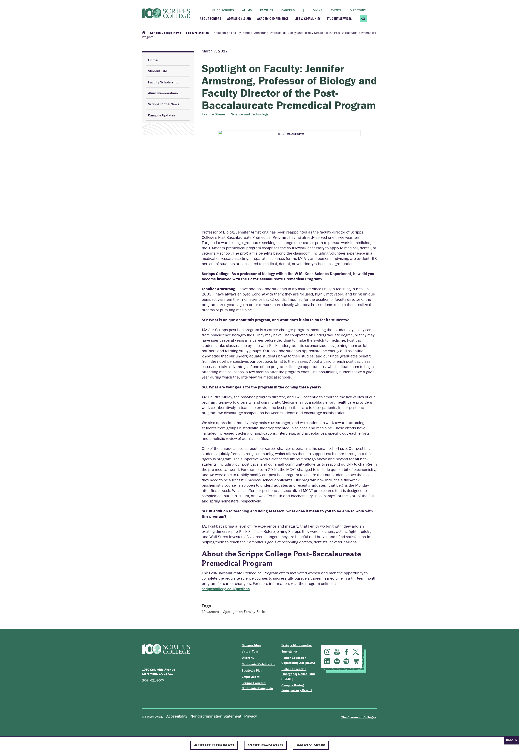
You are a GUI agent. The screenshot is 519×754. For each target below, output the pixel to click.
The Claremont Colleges (358, 717)
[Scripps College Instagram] (327, 651)
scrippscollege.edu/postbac (226, 588)
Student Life (157, 71)
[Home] (143, 33)
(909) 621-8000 (153, 680)
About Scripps (210, 18)
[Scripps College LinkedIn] (327, 661)
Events (336, 10)
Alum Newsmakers (163, 93)
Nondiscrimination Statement (215, 716)
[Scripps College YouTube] (336, 651)
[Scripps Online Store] (355, 661)
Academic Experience (272, 18)
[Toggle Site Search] (363, 18)
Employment (251, 677)
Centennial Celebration (258, 664)
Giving (318, 10)
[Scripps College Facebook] (346, 651)
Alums (247, 10)
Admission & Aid (239, 18)
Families (266, 10)
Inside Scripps (222, 10)
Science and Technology (250, 114)
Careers (288, 10)
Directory (358, 10)
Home (153, 60)
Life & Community (308, 18)
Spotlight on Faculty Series (244, 611)
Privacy (250, 716)
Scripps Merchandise (296, 645)
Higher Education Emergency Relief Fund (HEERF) (298, 674)
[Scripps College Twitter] (355, 651)
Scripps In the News (163, 104)
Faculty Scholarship (163, 82)
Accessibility (176, 716)
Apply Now (311, 744)
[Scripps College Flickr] (336, 661)
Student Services (339, 18)
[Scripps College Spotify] (346, 661)
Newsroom (210, 611)
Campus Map (251, 645)
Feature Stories (213, 114)
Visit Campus (265, 744)
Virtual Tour (250, 651)
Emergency (289, 651)
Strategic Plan (252, 670)
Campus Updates (161, 115)
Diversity (248, 658)
